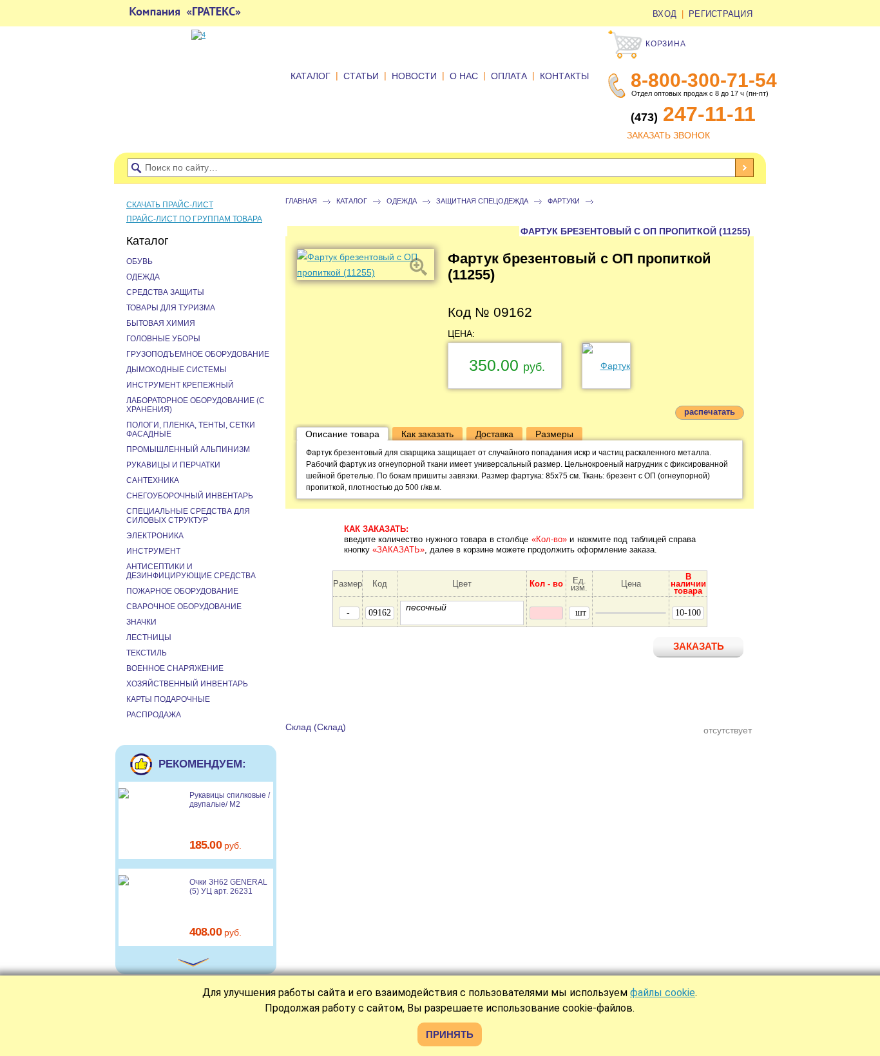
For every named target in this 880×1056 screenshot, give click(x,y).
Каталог (351, 201)
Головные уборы (163, 338)
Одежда (402, 201)
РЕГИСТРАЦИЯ (720, 14)
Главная (301, 201)
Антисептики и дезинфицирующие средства (191, 571)
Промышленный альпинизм (188, 449)
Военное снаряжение (175, 668)
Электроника (155, 535)
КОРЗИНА (664, 43)
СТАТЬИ (361, 76)
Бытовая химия (160, 323)
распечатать (709, 412)
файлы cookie (662, 992)
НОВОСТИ (414, 76)
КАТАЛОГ (310, 76)
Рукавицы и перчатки (173, 464)
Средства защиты (165, 292)
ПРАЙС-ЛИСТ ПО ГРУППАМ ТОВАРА (194, 218)
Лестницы (148, 637)
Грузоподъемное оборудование (197, 354)
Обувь (139, 261)
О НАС (464, 76)
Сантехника (152, 480)
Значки (141, 622)
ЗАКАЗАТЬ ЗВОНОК (668, 135)
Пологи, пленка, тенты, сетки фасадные (190, 429)
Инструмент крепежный (180, 385)
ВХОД (664, 14)
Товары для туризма (170, 307)
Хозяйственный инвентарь (187, 683)
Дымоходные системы (176, 369)
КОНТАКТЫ (564, 76)
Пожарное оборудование (182, 591)
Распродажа (153, 714)
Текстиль (146, 652)
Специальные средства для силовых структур (188, 516)
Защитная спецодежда (482, 201)
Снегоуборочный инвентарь (189, 495)
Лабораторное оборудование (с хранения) (195, 405)
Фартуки (564, 201)
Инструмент (153, 551)
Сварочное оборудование (184, 606)
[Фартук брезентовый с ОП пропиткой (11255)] (365, 264)
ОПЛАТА (509, 76)
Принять (449, 1034)
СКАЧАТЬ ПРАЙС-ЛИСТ (169, 204)
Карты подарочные (168, 699)
